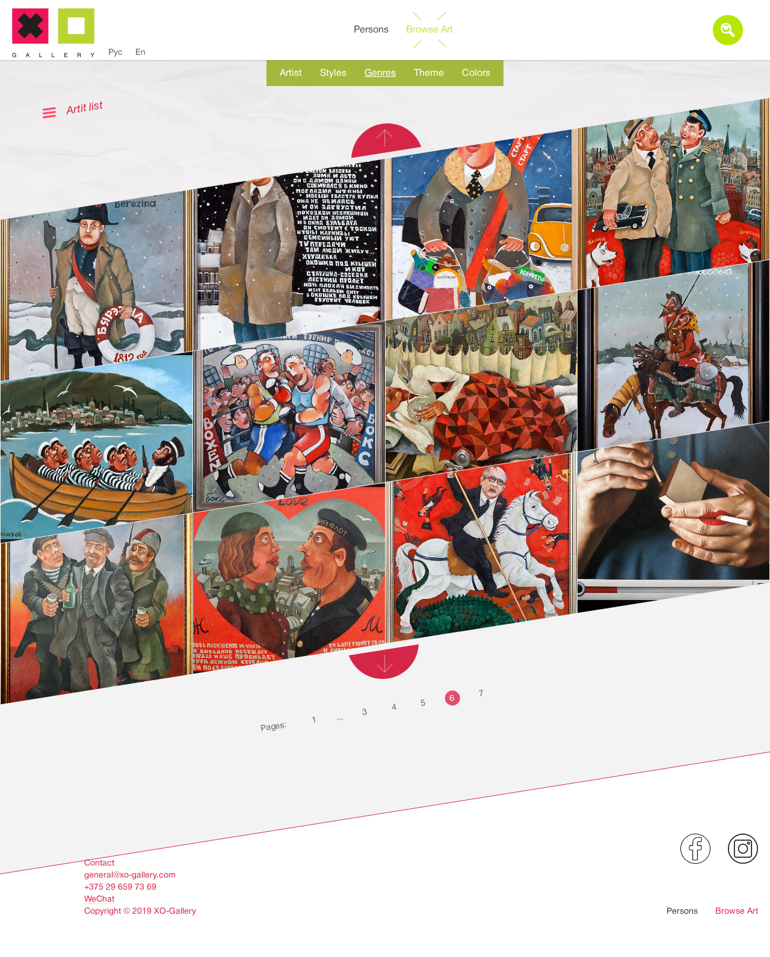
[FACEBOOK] (695, 849)
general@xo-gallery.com (130, 874)
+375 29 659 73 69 (120, 886)
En (140, 52)
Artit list (84, 107)
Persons (371, 29)
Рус (115, 52)
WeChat (99, 898)
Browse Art (429, 29)
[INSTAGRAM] (743, 849)
